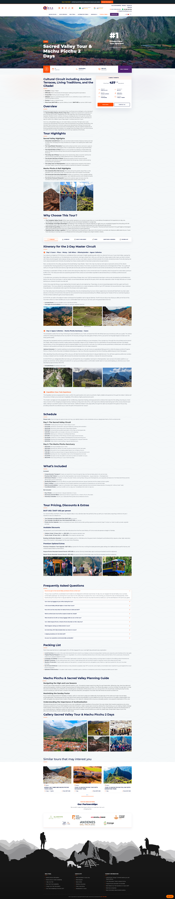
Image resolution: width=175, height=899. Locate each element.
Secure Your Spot (106, 1)
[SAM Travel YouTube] (62, 8)
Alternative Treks (83, 14)
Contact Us (129, 5)
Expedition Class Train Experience (58, 392)
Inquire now (114, 14)
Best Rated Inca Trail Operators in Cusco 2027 (117, 885)
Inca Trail (72, 14)
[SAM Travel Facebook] (59, 8)
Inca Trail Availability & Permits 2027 (55, 888)
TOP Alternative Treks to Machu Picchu (116, 881)
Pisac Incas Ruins (80, 886)
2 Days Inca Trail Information (53, 886)
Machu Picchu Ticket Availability (54, 879)
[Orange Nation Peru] (119, 817)
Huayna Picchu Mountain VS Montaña (115, 883)
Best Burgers (79, 879)
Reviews (124, 5)
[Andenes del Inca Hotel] (87, 823)
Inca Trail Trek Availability (52, 884)
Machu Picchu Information (52, 877)
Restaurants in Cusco (81, 888)
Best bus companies (111, 888)
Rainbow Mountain (80, 884)
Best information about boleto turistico (116, 890)
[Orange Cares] (109, 823)
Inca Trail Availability (116, 5)
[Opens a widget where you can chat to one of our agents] (170, 896)
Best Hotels (79, 881)
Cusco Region (63, 14)
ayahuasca (94, 14)
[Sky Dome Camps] (66, 823)
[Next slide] (130, 316)
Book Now (105, 104)
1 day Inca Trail (49, 881)
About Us (130, 7)
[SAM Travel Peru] (77, 817)
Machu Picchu (52, 14)
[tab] (84, 326)
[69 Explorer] (98, 817)
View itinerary (124, 69)
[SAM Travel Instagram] (66, 8)
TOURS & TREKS (104, 14)
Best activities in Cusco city (83, 877)
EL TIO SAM (104, 896)
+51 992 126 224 (128, 9)
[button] (87, 591)
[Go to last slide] (44, 316)
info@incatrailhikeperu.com (125, 11)
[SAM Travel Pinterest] (72, 8)
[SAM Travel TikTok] (69, 8)
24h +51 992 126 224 (116, 9)
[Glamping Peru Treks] (56, 817)
